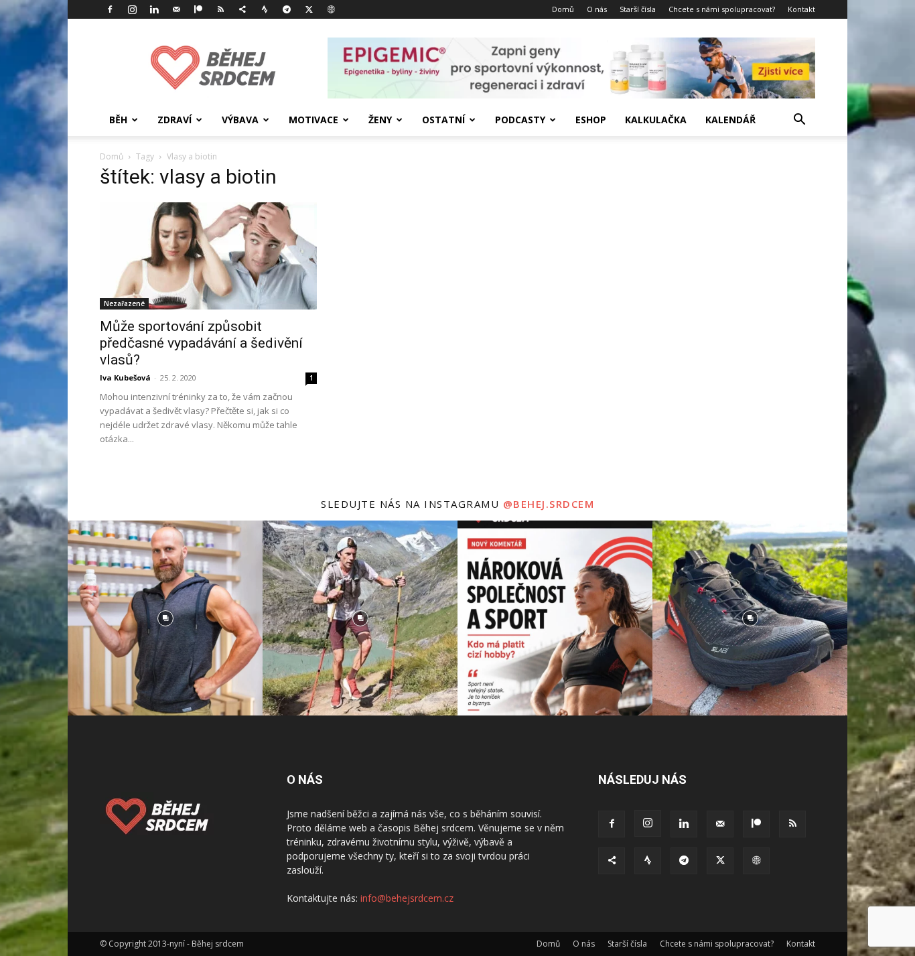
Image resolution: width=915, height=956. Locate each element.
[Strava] (265, 9)
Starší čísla (638, 9)
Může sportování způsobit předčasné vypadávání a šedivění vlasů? (201, 343)
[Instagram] (132, 9)
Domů (563, 9)
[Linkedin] (154, 9)
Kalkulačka (656, 119)
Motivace (313, 119)
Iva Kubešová (125, 377)
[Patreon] (198, 9)
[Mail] (176, 9)
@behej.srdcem (549, 503)
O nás (597, 9)
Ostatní (443, 119)
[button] (799, 121)
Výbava (240, 119)
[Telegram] (287, 9)
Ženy (380, 119)
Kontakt (801, 9)
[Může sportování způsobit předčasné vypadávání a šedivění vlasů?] (208, 256)
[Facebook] (110, 9)
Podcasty (520, 119)
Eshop (590, 119)
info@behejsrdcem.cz (406, 898)
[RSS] (220, 9)
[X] (309, 9)
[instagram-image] (165, 618)
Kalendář (730, 119)
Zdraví (174, 119)
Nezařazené (124, 303)
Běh (118, 119)
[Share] (242, 9)
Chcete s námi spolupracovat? (721, 9)
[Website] (331, 9)
